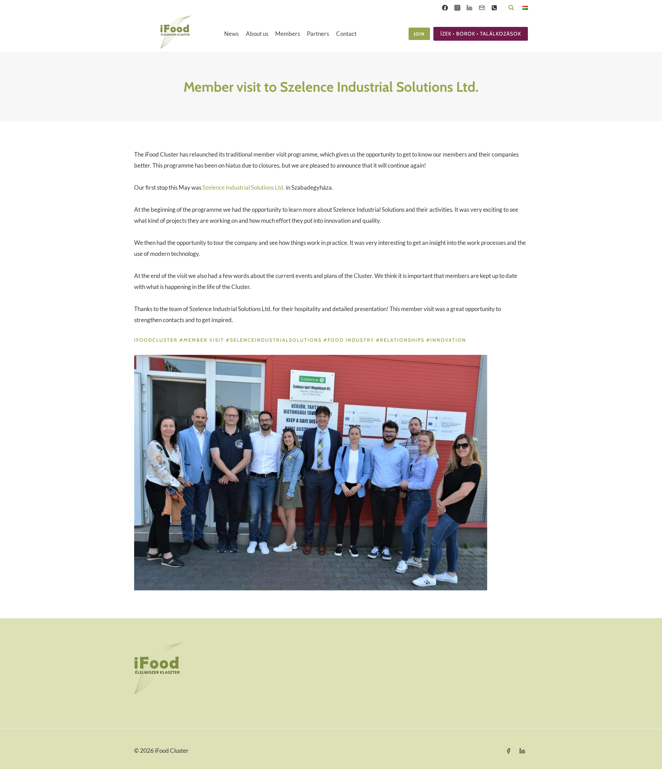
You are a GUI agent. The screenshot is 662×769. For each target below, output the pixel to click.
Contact (346, 33)
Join (419, 34)
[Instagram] (457, 7)
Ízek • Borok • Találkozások (480, 34)
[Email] (482, 7)
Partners (318, 33)
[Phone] (494, 7)
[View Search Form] (511, 8)
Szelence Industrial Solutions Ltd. (243, 187)
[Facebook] (445, 7)
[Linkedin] (469, 7)
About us (257, 33)
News (231, 33)
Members (287, 33)
